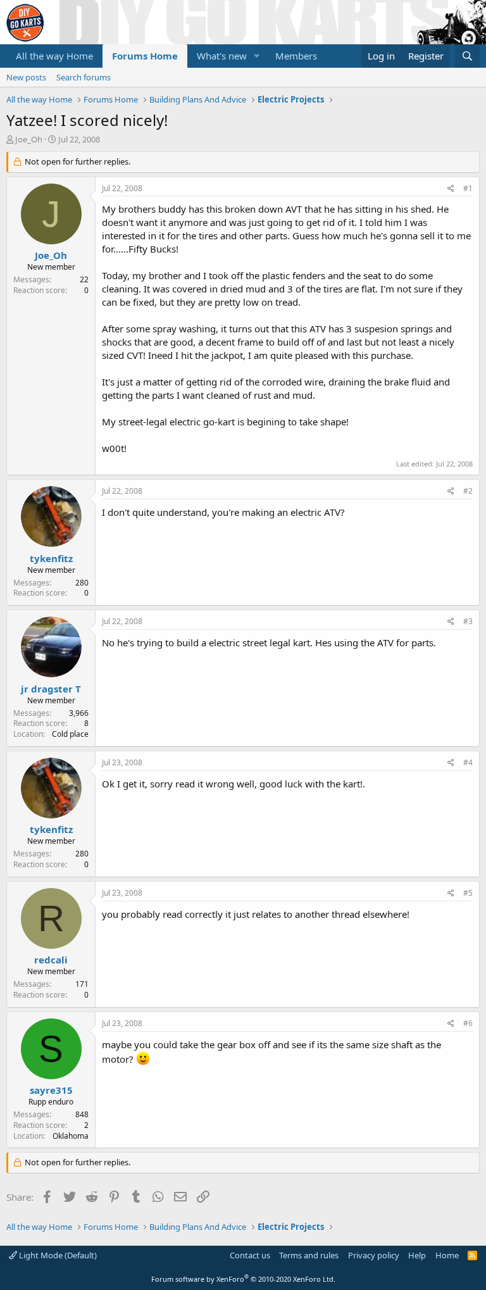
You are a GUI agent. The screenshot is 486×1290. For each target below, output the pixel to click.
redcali (51, 959)
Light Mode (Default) (57, 1255)
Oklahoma (71, 1135)
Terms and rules (309, 1255)
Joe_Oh (28, 139)
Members (296, 55)
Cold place (70, 734)
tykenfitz (51, 558)
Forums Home (145, 55)
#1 (468, 188)
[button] (257, 56)
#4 (468, 762)
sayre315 (51, 1090)
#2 (468, 490)
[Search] (467, 56)
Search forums (83, 77)
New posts (26, 77)
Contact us (250, 1255)
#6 (468, 1023)
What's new (222, 55)
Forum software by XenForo (243, 1279)
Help (417, 1255)
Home (447, 1255)
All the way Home (54, 55)
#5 (468, 892)
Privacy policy (373, 1255)
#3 (468, 621)
